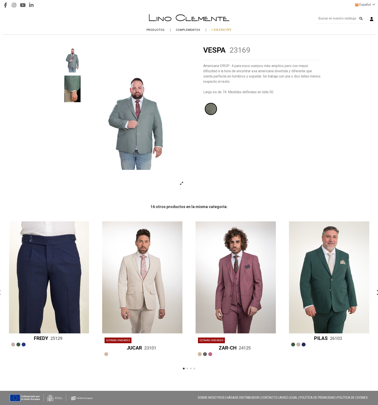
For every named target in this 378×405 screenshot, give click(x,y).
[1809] (205, 354)
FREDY (48, 338)
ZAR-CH (235, 348)
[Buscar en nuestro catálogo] (361, 18)
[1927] (210, 354)
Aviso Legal (288, 397)
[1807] (200, 354)
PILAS (328, 338)
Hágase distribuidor (243, 397)
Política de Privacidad (317, 397)
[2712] (304, 344)
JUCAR (141, 348)
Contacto (269, 397)
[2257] (13, 344)
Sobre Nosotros (211, 397)
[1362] (106, 354)
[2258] (18, 344)
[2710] (298, 344)
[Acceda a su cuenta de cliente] (371, 19)
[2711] (293, 344)
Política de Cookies (352, 397)
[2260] (24, 344)
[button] (184, 368)
